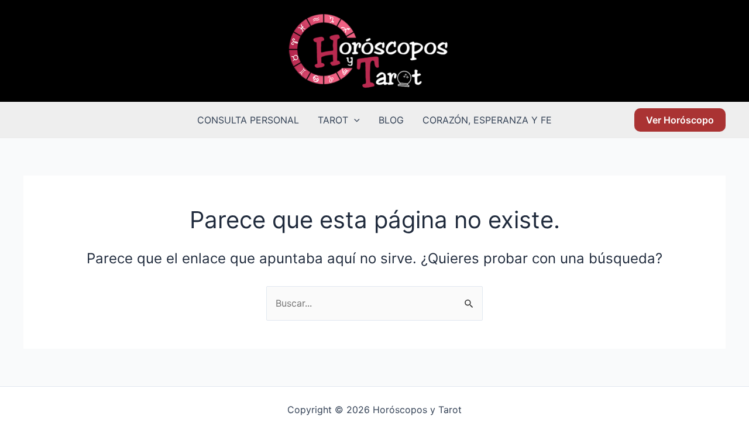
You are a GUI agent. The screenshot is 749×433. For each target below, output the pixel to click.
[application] (354, 120)
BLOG (391, 120)
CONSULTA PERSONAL (248, 120)
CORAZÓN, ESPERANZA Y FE (487, 120)
